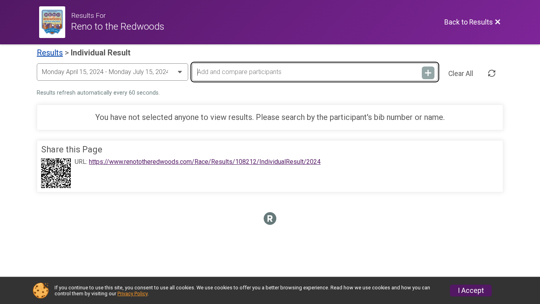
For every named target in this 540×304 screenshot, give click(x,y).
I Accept (471, 290)
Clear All (460, 74)
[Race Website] (55, 22)
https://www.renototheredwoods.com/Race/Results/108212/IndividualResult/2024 (205, 161)
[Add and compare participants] (428, 72)
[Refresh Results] (491, 73)
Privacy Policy (132, 293)
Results (50, 52)
